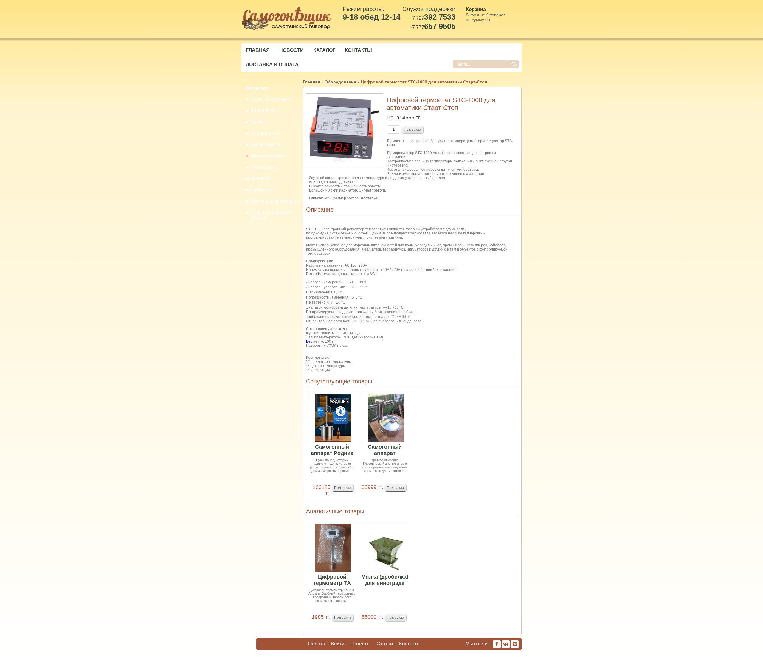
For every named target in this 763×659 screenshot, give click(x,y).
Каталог (324, 50)
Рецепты (360, 643)
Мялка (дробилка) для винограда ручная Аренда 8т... (384, 580)
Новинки (259, 178)
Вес (309, 341)
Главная (258, 50)
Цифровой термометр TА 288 (332, 580)
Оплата (316, 643)
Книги (338, 643)
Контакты (358, 50)
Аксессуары (263, 167)
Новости (291, 50)
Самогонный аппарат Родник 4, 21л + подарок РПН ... (332, 450)
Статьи (384, 643)
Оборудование (268, 155)
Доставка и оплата (272, 64)
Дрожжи (259, 121)
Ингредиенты (265, 144)
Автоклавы (262, 189)
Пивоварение (265, 133)
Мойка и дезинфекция (274, 200)
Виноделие (262, 110)
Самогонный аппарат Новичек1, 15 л (384, 450)
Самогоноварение (270, 99)
